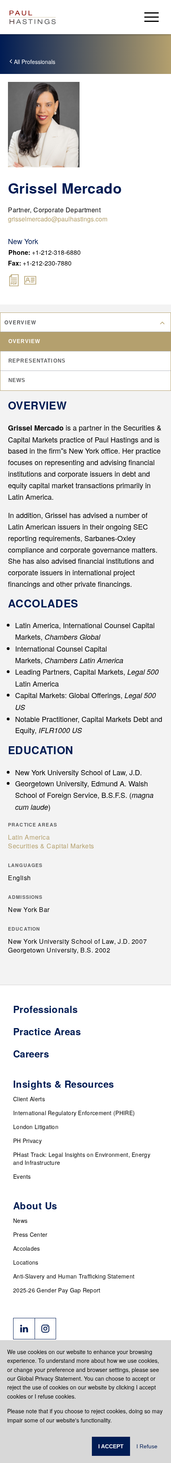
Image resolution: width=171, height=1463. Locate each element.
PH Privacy (27, 1141)
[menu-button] (151, 17)
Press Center (30, 1234)
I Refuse (146, 1446)
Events (22, 1176)
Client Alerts (29, 1099)
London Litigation (35, 1127)
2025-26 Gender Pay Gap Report (57, 1290)
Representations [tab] (37, 361)
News (20, 1220)
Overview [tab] (24, 341)
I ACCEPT (111, 1446)
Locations (26, 1262)
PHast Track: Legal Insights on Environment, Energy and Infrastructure (81, 1158)
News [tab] (17, 380)
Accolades (26, 1248)
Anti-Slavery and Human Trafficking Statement (73, 1276)
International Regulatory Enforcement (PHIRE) (74, 1113)
